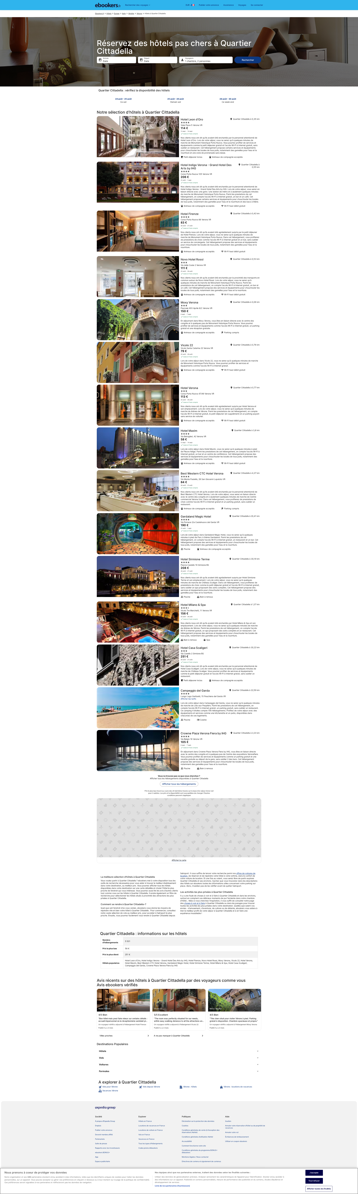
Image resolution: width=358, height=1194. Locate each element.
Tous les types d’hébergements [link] (150, 1143)
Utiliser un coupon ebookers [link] (236, 1141)
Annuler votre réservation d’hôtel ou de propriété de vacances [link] (245, 1127)
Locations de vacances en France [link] (151, 1126)
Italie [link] (124, 13)
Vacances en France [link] (146, 1139)
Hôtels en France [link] (145, 1121)
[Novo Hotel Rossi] (179, 276)
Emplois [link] (98, 1126)
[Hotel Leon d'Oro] (179, 138)
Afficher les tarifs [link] (188, 699)
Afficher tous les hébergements (179, 784)
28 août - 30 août (228, 99)
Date (105, 61)
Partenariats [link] (100, 1139)
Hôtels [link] (108, 13)
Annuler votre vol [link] (231, 1132)
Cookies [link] (185, 1126)
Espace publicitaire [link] (102, 1161)
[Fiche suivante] (259, 100)
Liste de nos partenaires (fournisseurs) (172, 1186)
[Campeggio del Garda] (179, 707)
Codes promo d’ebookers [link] (148, 1148)
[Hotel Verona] (179, 405)
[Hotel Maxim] (179, 447)
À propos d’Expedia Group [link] (105, 1121)
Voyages (242, 5)
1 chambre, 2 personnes (197, 61)
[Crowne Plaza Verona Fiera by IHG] (179, 750)
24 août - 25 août (123, 99)
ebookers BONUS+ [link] (102, 1152)
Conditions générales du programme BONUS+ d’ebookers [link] (199, 1151)
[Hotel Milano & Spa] (179, 622)
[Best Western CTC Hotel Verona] (179, 490)
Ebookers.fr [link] (99, 13)
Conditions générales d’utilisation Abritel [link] (197, 1137)
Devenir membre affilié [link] (104, 1135)
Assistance (228, 5)
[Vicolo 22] (179, 362)
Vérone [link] (139, 13)
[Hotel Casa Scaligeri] (179, 665)
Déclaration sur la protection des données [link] (198, 1121)
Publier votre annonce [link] (103, 1130)
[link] (118, 1087)
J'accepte (314, 1173)
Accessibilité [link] (187, 1141)
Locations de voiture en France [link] (150, 1130)
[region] (179, 1181)
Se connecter (257, 5)
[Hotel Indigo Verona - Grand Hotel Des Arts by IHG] (179, 185)
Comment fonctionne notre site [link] (194, 1146)
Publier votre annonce (209, 5)
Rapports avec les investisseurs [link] (107, 1148)
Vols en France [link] (144, 1135)
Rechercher (248, 60)
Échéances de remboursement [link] (237, 1137)
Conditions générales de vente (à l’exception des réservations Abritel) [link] (200, 1131)
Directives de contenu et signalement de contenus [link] (201, 1161)
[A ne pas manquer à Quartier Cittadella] (179, 1035)
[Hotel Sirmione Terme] (179, 578)
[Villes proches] (125, 1035)
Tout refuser (314, 1181)
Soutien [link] (228, 1121)
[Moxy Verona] (179, 319)
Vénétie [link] (131, 13)
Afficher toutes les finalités (319, 1189)
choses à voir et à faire (194, 903)
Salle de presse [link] (101, 1143)
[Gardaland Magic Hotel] (179, 533)
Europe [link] (116, 13)
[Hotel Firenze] (179, 232)
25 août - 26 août (175, 99)
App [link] (96, 1157)
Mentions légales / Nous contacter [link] (195, 1157)
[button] (179, 1051)
